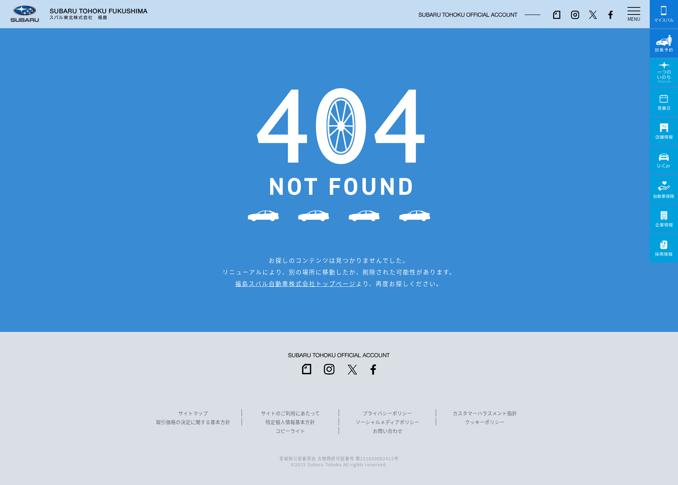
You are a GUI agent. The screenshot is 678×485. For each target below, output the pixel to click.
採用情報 (664, 248)
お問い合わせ (388, 431)
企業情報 (664, 219)
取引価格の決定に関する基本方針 (193, 422)
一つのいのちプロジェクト (664, 73)
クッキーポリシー (485, 422)
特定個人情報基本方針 (290, 422)
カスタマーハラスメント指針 (485, 413)
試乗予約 (664, 43)
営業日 (664, 102)
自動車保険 (664, 190)
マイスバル (664, 14)
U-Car (664, 160)
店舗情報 (664, 131)
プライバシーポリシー (387, 413)
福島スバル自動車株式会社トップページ (295, 283)
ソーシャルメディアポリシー (388, 422)
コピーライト (290, 431)
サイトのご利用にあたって (290, 413)
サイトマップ (193, 413)
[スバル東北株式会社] (98, 14)
